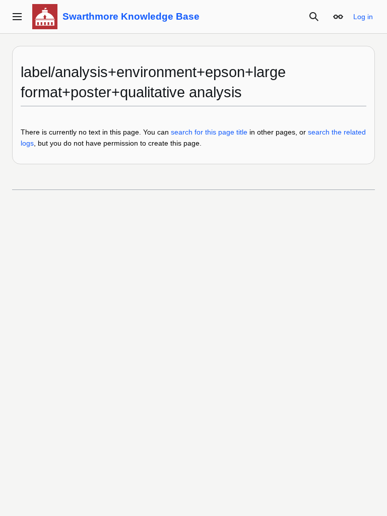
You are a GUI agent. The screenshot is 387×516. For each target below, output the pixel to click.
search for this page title (209, 132)
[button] (17, 17)
